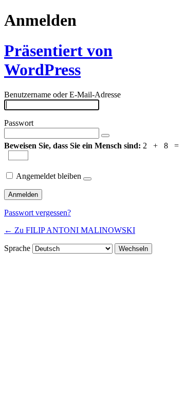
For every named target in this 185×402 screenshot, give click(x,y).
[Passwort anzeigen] (105, 135)
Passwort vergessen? (37, 212)
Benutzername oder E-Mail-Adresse (62, 94)
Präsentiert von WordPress (58, 60)
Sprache (17, 248)
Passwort (18, 123)
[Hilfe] (87, 178)
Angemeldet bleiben (48, 176)
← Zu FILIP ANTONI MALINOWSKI (69, 230)
